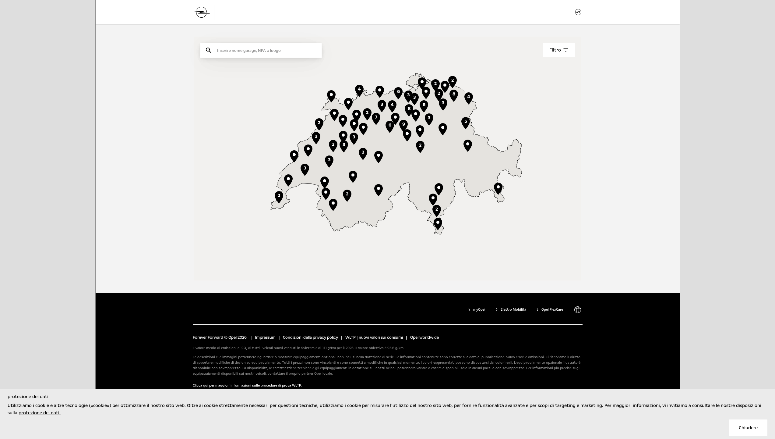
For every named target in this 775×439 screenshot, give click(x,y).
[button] (420, 131)
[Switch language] (578, 12)
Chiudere (748, 428)
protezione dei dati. (40, 413)
